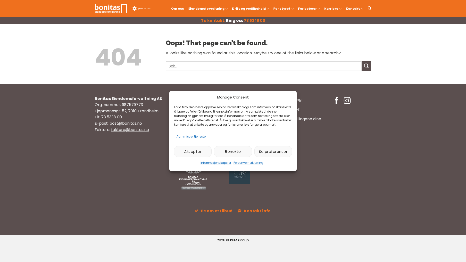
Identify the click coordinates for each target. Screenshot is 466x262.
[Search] (369, 8)
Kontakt (353, 9)
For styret (282, 9)
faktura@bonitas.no (130, 129)
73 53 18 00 (254, 20)
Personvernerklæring (248, 163)
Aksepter (192, 151)
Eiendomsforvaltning (206, 9)
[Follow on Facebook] (336, 101)
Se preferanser (273, 151)
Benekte (233, 151)
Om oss (177, 9)
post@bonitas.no (125, 123)
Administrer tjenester (191, 136)
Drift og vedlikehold (249, 9)
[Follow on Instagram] (347, 101)
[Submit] (366, 66)
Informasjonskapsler (215, 163)
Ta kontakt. (213, 20)
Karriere (331, 9)
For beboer (307, 9)
